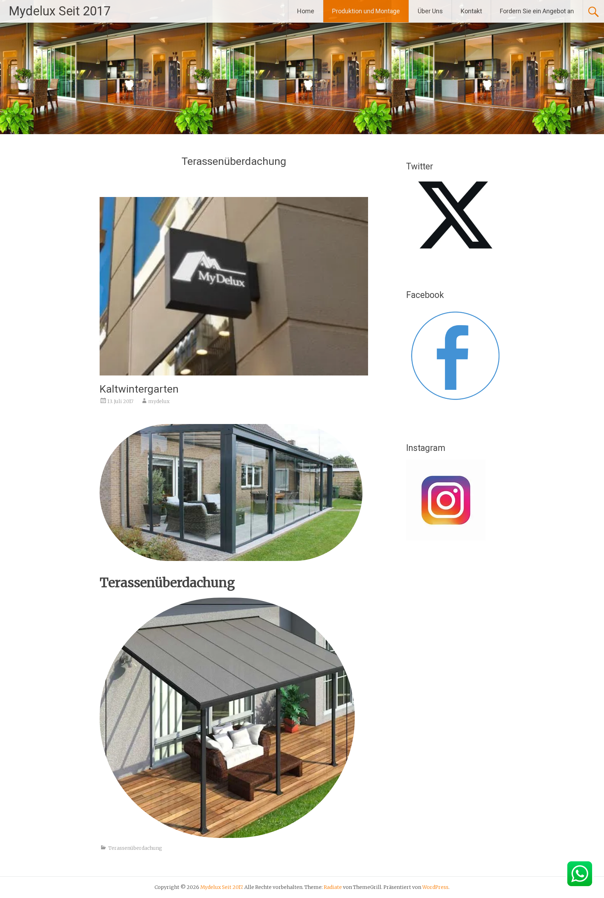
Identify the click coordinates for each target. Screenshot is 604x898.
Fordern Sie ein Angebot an (537, 11)
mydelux (159, 401)
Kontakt (471, 11)
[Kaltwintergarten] (234, 373)
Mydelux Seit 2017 (60, 11)
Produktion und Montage (366, 11)
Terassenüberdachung (135, 848)
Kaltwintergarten (139, 389)
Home (305, 11)
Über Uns (430, 11)
